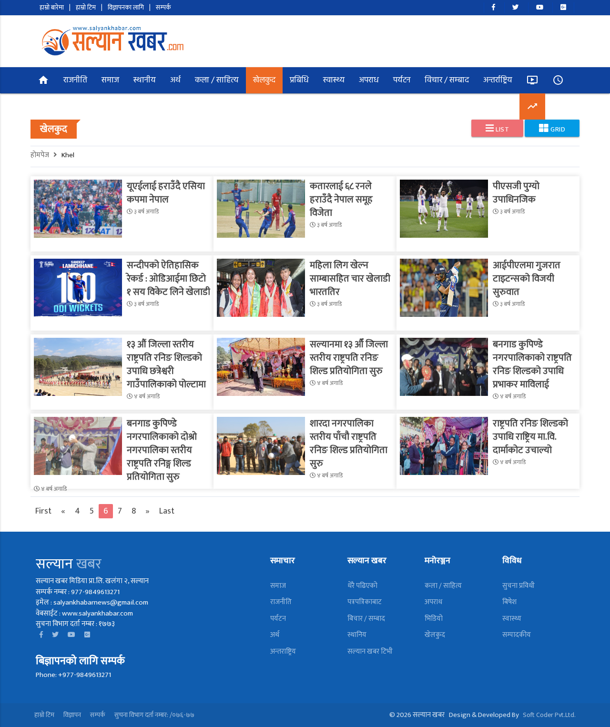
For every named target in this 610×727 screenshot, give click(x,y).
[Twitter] (515, 7)
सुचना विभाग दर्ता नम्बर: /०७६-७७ (154, 714)
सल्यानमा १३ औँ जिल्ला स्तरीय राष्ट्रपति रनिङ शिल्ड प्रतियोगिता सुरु (349, 357)
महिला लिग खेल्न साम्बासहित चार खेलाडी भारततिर (350, 278)
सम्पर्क (163, 7)
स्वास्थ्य (334, 80)
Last (166, 511)
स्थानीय (144, 80)
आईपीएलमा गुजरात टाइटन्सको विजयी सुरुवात (526, 278)
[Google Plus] (563, 7)
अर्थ (175, 80)
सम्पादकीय (516, 635)
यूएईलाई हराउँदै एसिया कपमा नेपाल (166, 193)
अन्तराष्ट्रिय (283, 651)
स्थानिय (356, 635)
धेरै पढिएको (362, 586)
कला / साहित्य (217, 80)
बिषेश (509, 602)
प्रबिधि (299, 80)
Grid (557, 129)
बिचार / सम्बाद (366, 619)
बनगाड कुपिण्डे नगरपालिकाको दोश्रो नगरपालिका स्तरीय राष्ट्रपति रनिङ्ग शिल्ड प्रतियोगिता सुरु (162, 450)
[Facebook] (493, 7)
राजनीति (75, 80)
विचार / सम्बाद (447, 80)
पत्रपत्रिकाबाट (364, 602)
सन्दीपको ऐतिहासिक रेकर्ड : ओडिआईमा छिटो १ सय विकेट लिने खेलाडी (168, 278)
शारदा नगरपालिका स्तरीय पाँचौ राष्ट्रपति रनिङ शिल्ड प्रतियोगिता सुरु (348, 443)
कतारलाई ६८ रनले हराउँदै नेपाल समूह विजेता (341, 199)
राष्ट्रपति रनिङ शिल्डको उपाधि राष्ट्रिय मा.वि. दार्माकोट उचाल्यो (530, 436)
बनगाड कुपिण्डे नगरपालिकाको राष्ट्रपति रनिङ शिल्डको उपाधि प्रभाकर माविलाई (532, 364)
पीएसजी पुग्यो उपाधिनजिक (516, 193)
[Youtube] (539, 7)
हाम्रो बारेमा (52, 7)
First (43, 511)
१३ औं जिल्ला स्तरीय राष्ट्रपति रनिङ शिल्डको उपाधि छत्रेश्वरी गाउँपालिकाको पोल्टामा (166, 364)
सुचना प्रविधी (518, 586)
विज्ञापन (72, 714)
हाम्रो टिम (86, 7)
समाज (110, 80)
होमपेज (41, 155)
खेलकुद (264, 80)
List (501, 129)
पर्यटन (401, 80)
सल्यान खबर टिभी (370, 651)
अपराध (369, 80)
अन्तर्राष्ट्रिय (497, 80)
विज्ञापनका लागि (126, 7)
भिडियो (434, 619)
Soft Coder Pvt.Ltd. (549, 714)
